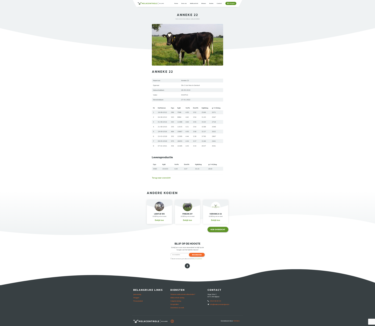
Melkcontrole (194, 3)
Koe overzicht (218, 229)
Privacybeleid (138, 301)
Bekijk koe (159, 220)
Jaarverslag (137, 294)
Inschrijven (197, 255)
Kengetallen (174, 304)
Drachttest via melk (177, 308)
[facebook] (187, 268)
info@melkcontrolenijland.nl (219, 304)
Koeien (211, 3)
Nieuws (203, 3)
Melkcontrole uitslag (177, 298)
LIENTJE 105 (159, 213)
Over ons (184, 3)
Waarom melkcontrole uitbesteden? (182, 294)
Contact (219, 3)
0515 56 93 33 (215, 301)
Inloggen (232, 3)
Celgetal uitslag (175, 301)
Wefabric (236, 321)
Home (176, 3)
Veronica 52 (215, 213)
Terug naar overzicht (161, 178)
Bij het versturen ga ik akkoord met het (187, 258)
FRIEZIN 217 (187, 213)
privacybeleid (198, 258)
